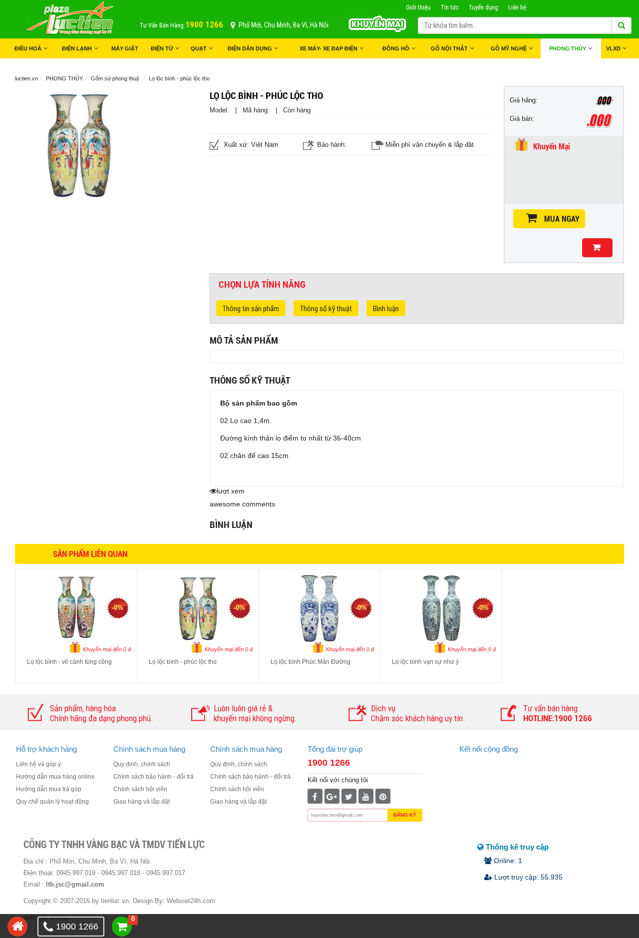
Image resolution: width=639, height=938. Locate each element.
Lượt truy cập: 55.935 (527, 877)
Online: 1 (507, 861)
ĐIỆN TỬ (162, 48)
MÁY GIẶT (124, 48)
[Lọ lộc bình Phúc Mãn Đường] (319, 606)
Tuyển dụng (483, 7)
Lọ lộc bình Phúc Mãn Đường (310, 661)
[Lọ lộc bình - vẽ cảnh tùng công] (76, 606)
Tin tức (450, 7)
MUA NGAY (562, 219)
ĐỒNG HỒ (395, 48)
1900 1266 (329, 763)
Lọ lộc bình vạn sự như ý (425, 661)
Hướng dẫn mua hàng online (55, 776)
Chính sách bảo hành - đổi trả (153, 776)
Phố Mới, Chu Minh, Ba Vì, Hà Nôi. (284, 25)
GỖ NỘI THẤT (449, 48)
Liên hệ (517, 7)
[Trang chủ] (17, 927)
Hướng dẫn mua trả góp (48, 789)
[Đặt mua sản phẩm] (597, 247)
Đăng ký (404, 815)
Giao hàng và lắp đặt (141, 801)
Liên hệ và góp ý (38, 764)
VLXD (613, 48)
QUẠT (199, 48)
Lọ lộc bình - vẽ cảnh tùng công (69, 661)
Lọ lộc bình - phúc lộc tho (183, 661)
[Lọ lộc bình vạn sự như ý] (441, 606)
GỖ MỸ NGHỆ (509, 48)
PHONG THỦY (567, 48)
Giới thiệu (418, 7)
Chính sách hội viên (140, 789)
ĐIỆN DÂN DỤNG (250, 48)
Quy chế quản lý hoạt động (52, 801)
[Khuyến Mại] (377, 22)
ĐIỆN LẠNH (77, 48)
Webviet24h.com (191, 901)
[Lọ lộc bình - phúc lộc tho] (198, 606)
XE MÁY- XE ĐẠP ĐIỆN (328, 48)
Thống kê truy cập (516, 847)
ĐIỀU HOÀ (27, 48)
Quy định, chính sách (141, 764)
